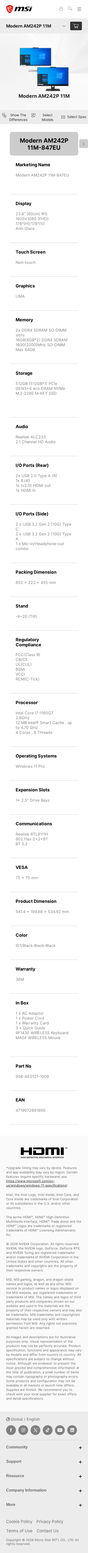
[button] (44, 117)
